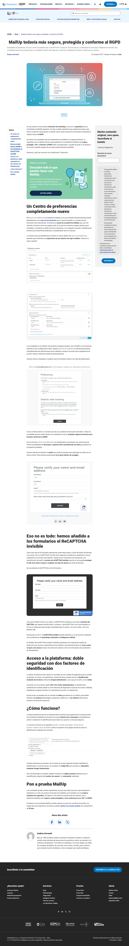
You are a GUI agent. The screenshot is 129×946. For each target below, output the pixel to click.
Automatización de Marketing (68, 19)
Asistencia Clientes (12, 890)
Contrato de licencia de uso (101, 938)
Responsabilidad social (115, 898)
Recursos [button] (69, 4)
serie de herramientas (48, 220)
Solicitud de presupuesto (14, 895)
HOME (9, 34)
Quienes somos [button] (83, 4)
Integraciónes (46, 4)
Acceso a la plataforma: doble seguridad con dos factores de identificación (16, 161)
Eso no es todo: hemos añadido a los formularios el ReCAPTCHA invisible (16, 149)
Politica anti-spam (116, 938)
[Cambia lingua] (100, 4)
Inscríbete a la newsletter (108, 870)
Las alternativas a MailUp (50, 903)
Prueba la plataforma (13, 898)
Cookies (119, 940)
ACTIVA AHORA (46, 193)
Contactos (10, 893)
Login (121, 4)
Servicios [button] (33, 4)
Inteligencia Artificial (49, 898)
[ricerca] (95, 4)
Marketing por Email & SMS (19, 19)
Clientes (111, 893)
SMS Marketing (47, 893)
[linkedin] (60, 822)
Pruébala (110, 4)
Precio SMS (79, 893)
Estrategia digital (43, 19)
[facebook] (52, 822)
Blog (16, 34)
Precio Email (80, 890)
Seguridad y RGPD (114, 900)
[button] (15, 130)
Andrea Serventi (13, 54)
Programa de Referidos (83, 895)
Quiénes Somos (113, 890)
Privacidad (112, 940)
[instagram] (69, 912)
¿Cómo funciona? (16, 169)
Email (44, 890)
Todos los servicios (48, 900)
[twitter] (67, 822)
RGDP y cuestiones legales (97, 19)
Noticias (117, 19)
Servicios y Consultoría (83, 898)
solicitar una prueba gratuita (70, 806)
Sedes (110, 895)
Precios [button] (58, 4)
